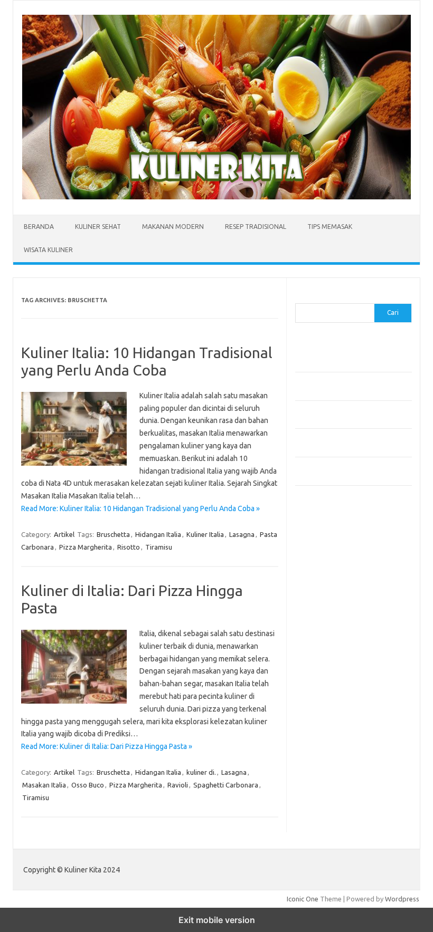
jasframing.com (324, 643)
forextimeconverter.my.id (340, 693)
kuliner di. (201, 772)
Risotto (128, 547)
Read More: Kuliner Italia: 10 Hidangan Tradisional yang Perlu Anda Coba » (140, 508)
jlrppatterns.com (326, 785)
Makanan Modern (173, 226)
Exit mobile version (216, 920)
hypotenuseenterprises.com (345, 613)
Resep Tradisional (255, 226)
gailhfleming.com (327, 724)
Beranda (39, 226)
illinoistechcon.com (330, 765)
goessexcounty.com (332, 582)
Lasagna (242, 534)
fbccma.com (319, 562)
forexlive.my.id (323, 663)
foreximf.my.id (323, 653)
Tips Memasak (329, 226)
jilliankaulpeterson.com (336, 775)
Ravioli (177, 785)
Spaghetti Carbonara (225, 785)
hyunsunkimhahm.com (334, 744)
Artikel (64, 534)
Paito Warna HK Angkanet (335, 820)
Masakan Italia (44, 785)
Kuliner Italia (205, 534)
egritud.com (319, 704)
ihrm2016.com (323, 755)
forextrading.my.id (329, 683)
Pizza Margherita (85, 547)
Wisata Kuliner (48, 249)
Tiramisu (158, 547)
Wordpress (402, 898)
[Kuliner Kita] (216, 197)
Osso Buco (87, 785)
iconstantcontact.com (334, 623)
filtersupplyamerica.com (338, 572)
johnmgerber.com (328, 795)
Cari (301, 297)
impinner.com (321, 633)
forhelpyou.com (325, 714)
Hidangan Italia (158, 534)
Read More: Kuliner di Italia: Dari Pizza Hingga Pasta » (106, 746)
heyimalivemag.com (331, 734)
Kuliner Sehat (98, 226)
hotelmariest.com (328, 603)
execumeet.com (325, 551)
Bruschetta (113, 534)
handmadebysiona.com (336, 592)
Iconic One (302, 898)
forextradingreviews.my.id (342, 673)
